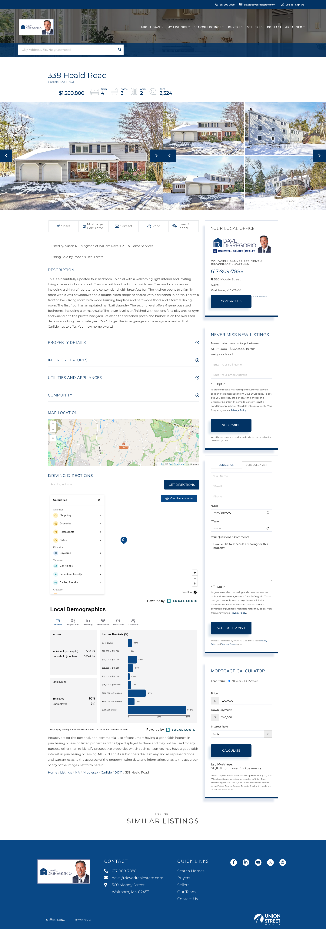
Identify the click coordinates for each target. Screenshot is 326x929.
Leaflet (161, 464)
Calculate (231, 750)
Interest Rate (219, 726)
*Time (215, 521)
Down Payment (221, 710)
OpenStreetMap (176, 464)
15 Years (253, 681)
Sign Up (299, 4)
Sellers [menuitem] (253, 27)
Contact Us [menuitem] (187, 899)
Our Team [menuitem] (186, 892)
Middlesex (90, 772)
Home (52, 772)
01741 (118, 772)
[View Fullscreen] (53, 438)
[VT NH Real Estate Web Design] (267, 919)
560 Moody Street (130, 888)
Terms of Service (229, 644)
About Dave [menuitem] (151, 27)
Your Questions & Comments (230, 537)
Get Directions (182, 484)
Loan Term (218, 681)
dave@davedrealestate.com (259, 4)
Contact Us (231, 301)
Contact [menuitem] (274, 27)
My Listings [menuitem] (177, 27)
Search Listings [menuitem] (207, 27)
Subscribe (231, 425)
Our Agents (260, 296)
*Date (214, 505)
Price (214, 693)
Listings (66, 772)
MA (77, 772)
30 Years (237, 681)
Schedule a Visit (256, 465)
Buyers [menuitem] (234, 27)
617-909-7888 (227, 4)
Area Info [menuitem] (293, 27)
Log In (289, 4)
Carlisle (106, 772)
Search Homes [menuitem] (191, 871)
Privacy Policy (238, 410)
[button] (120, 50)
